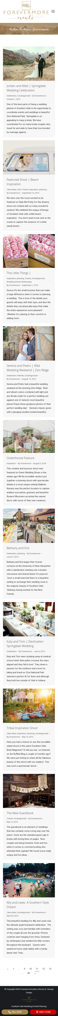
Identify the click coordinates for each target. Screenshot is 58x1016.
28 (28, 973)
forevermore (41, 29)
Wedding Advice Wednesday (19, 282)
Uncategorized (23, 96)
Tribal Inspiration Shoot (22, 728)
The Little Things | (19, 273)
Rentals (20, 375)
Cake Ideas (11, 189)
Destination (12, 96)
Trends (28, 278)
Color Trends (22, 189)
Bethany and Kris (18, 548)
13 (50, 968)
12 (43, 968)
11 (37, 968)
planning (42, 189)
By (39, 96)
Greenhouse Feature (20, 458)
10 (30, 968)
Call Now (16, 1012)
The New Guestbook (20, 813)
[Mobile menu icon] (53, 11)
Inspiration (33, 189)
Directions (45, 1012)
